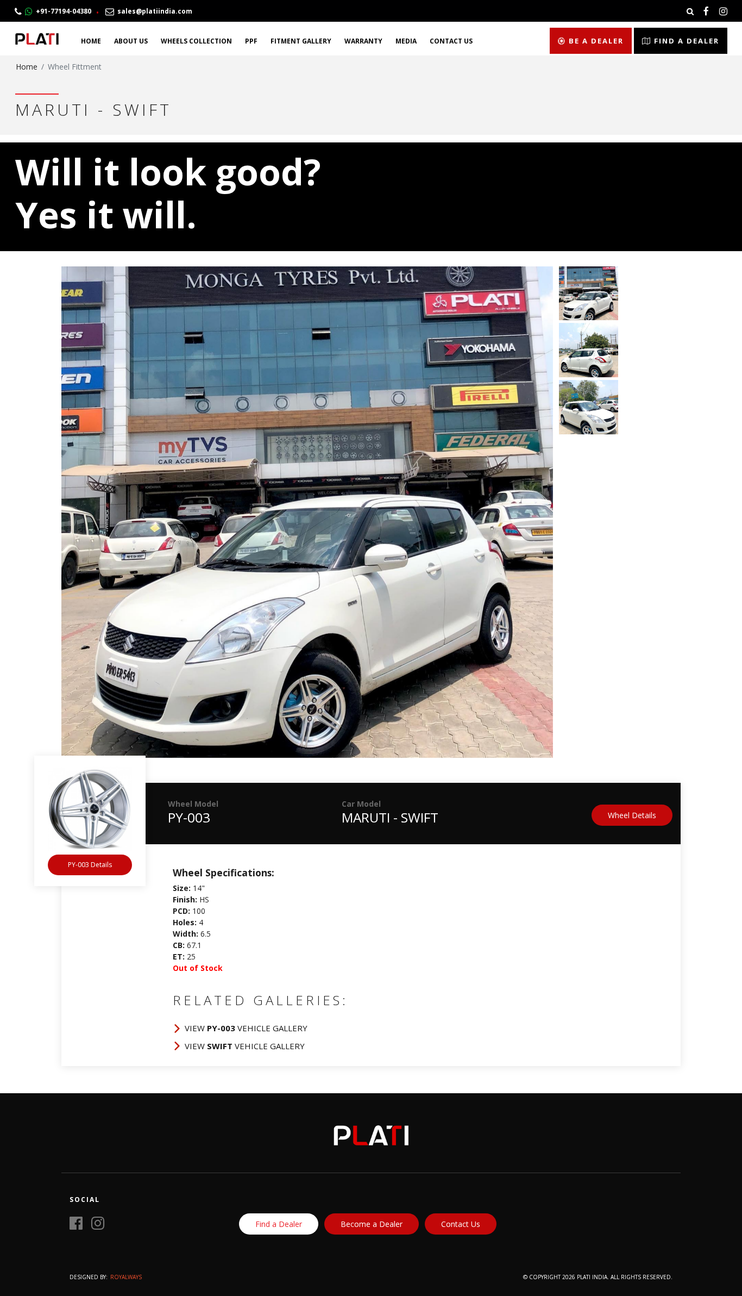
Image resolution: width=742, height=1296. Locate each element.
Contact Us (451, 41)
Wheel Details (632, 815)
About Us (131, 41)
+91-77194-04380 (62, 11)
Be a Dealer (595, 41)
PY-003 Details (90, 864)
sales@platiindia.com (153, 11)
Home (91, 41)
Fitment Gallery (301, 41)
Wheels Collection (196, 41)
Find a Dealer (685, 41)
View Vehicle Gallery (246, 1028)
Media (406, 41)
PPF (251, 41)
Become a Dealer (372, 1224)
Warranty (363, 41)
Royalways (126, 1277)
